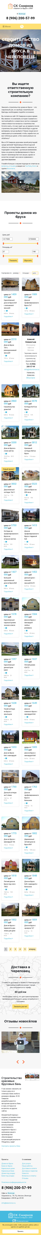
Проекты (4, 1159)
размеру (16, 273)
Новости (25, 1173)
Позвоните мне (22, 1221)
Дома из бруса (7, 1163)
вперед (32, 949)
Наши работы (27, 1166)
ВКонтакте (30, 378)
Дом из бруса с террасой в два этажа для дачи (9, 928)
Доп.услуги (26, 1163)
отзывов (12, 166)
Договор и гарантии (29, 1171)
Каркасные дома (8, 1168)
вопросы (4, 166)
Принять (20, 1231)
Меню (7, 26)
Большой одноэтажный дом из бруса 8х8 (10, 580)
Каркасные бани (7, 1171)
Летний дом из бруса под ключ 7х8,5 (10, 884)
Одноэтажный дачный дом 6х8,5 (9, 667)
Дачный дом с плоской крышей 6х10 (29, 580)
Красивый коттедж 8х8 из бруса (30, 450)
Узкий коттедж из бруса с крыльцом (9, 711)
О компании (26, 1159)
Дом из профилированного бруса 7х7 (31, 302)
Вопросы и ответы (29, 1176)
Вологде (22, 14)
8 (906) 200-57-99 (20, 18)
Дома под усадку (8, 1173)
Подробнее (8, 316)
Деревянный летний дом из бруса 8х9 (29, 841)
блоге (34, 166)
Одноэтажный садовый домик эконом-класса (10, 622)
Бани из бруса (6, 1166)
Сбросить (28, 261)
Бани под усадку (7, 1176)
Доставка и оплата (29, 1168)
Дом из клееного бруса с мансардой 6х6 (30, 711)
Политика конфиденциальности (13, 1182)
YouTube (28, 166)
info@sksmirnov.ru (31, 369)
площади (25, 273)
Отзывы (25, 1178)
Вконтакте (11, 169)
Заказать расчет (20, 1007)
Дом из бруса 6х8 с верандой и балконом (30, 884)
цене (34, 273)
